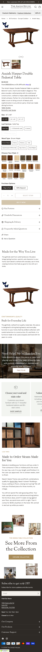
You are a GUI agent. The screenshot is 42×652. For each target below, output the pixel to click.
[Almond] (4, 157)
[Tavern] (15, 175)
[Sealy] (4, 175)
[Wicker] (21, 175)
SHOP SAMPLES (16, 411)
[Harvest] (11, 166)
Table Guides (6, 108)
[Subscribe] (38, 593)
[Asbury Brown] (10, 157)
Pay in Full (7, 188)
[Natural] (37, 166)
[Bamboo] (16, 157)
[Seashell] (10, 175)
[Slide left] (19, 57)
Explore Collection (24, 13)
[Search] (35, 7)
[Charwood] (28, 157)
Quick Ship (14, 481)
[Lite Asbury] (16, 166)
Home (3, 18)
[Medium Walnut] (23, 166)
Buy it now (21, 202)
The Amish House (13, 648)
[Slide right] (22, 57)
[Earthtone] (35, 157)
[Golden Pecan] (4, 166)
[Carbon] (22, 157)
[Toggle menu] (2, 7)
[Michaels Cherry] (30, 166)
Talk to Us (21, 370)
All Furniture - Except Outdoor (18, 18)
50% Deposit (21, 188)
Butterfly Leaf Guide (9, 110)
